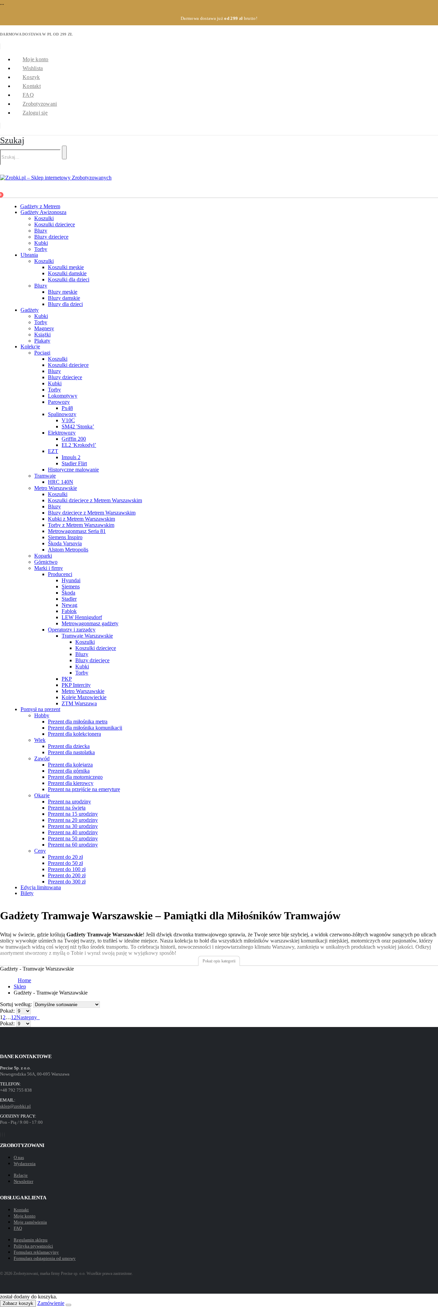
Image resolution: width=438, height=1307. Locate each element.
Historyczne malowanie (73, 469)
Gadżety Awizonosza (43, 212)
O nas (19, 1157)
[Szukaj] (64, 152)
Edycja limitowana (41, 887)
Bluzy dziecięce (51, 237)
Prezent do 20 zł (65, 857)
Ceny (40, 851)
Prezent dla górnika (69, 771)
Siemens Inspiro (65, 537)
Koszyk (31, 77)
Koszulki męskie (66, 267)
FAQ (28, 95)
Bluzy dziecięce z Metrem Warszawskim (92, 513)
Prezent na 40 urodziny (73, 832)
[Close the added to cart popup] (68, 1305)
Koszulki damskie (67, 273)
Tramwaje (45, 476)
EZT (53, 451)
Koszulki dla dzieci (68, 279)
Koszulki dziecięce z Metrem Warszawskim (95, 500)
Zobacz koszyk (18, 1303)
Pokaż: (8, 1011)
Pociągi (42, 353)
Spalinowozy (62, 414)
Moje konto (36, 59)
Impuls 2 (71, 457)
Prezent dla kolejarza (70, 765)
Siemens (71, 586)
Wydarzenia (25, 1163)
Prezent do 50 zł (65, 863)
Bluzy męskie (62, 292)
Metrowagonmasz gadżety (90, 623)
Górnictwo (45, 562)
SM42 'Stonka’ (78, 426)
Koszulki (44, 218)
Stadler (69, 599)
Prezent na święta (67, 808)
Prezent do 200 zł (67, 875)
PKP (67, 679)
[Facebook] (0, 1134)
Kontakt (32, 86)
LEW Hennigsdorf (82, 617)
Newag (69, 605)
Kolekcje (30, 346)
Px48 (67, 408)
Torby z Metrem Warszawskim (81, 525)
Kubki (41, 243)
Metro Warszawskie (55, 488)
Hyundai (71, 580)
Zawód (42, 758)
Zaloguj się (35, 113)
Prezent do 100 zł (67, 869)
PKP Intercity (76, 685)
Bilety (27, 893)
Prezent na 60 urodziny (73, 845)
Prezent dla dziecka (69, 746)
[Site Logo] (56, 178)
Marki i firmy (48, 568)
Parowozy (59, 402)
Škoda (68, 593)
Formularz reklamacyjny (36, 1252)
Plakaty (42, 341)
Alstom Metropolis (68, 549)
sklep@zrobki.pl (15, 1106)
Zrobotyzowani (40, 104)
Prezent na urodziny (69, 801)
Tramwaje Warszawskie (87, 636)
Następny (28, 1017)
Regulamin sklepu (31, 1239)
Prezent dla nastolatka (71, 752)
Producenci (60, 574)
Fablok (69, 611)
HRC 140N (60, 482)
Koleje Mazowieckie (84, 697)
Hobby (41, 715)
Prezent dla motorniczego (75, 777)
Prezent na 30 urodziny (73, 826)
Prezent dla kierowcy (70, 783)
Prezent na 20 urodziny (73, 820)
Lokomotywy (62, 396)
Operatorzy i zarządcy (71, 629)
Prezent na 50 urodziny (73, 838)
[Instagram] (2, 1134)
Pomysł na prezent (40, 709)
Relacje (21, 1175)
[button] (12, 140)
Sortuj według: (16, 1004)
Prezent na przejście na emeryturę (84, 789)
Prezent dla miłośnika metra (77, 721)
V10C (68, 420)
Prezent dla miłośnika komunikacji (85, 728)
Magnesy (44, 328)
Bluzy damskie (64, 298)
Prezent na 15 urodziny (73, 814)
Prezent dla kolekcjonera (74, 734)
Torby (40, 249)
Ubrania (29, 255)
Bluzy (40, 231)
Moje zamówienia (30, 1222)
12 (13, 1017)
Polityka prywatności (33, 1246)
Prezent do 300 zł (67, 881)
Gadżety (30, 310)
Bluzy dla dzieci (65, 304)
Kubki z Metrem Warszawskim (81, 519)
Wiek (40, 740)
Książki (42, 334)
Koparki (43, 556)
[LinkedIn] (4, 1134)
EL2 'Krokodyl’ (79, 445)
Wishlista (33, 68)
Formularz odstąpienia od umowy (45, 1258)
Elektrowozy (62, 433)
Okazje (42, 795)
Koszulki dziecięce (54, 224)
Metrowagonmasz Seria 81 (77, 531)
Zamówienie (50, 1303)
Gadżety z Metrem (40, 206)
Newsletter (23, 1181)
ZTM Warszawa (79, 703)
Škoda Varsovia (65, 543)
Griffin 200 (74, 439)
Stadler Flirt (74, 463)
